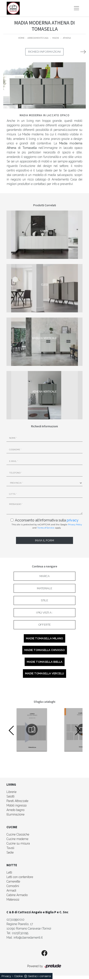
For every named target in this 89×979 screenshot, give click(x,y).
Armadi (11, 890)
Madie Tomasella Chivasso (44, 650)
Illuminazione (15, 814)
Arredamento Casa (37, 38)
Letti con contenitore (19, 877)
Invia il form (44, 540)
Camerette (13, 881)
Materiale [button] (44, 588)
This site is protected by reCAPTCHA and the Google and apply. (46, 526)
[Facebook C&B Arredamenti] (44, 953)
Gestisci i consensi (39, 976)
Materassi (12, 899)
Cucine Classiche (17, 834)
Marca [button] (45, 576)
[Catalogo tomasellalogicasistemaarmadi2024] (31, 729)
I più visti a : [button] (44, 612)
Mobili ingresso (16, 805)
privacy (72, 520)
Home (21, 38)
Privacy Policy (75, 524)
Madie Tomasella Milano (44, 638)
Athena (67, 38)
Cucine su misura (18, 843)
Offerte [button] (44, 624)
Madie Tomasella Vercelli (44, 673)
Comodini (12, 886)
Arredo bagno (15, 810)
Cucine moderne (17, 839)
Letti (9, 872)
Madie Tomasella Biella (44, 661)
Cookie (18, 976)
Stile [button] (44, 600)
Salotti (10, 796)
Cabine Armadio (17, 895)
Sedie (10, 852)
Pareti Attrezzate (17, 801)
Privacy (6, 976)
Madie (55, 38)
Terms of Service (45, 528)
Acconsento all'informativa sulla (46, 520)
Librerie (11, 792)
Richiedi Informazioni (44, 51)
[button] (77, 730)
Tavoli (10, 848)
